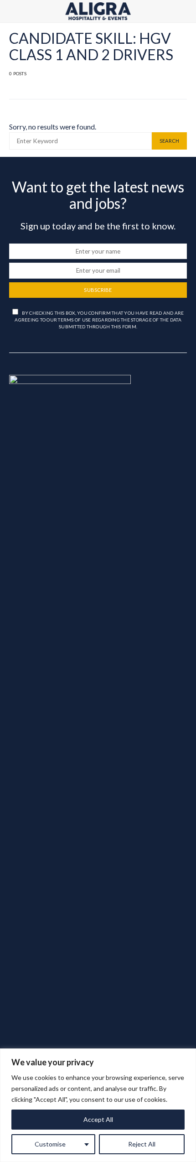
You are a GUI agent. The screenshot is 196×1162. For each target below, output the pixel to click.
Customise (50, 1144)
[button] (184, 11)
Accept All (98, 1119)
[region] (98, 1105)
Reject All (141, 1144)
